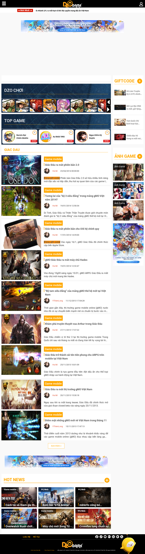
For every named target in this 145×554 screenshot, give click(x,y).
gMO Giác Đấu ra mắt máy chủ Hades (66, 259)
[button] (108, 109)
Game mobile (10, 489)
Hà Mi (54, 171)
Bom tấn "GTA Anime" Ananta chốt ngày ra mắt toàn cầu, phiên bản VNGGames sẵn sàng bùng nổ (57, 505)
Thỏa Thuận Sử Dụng (49, 550)
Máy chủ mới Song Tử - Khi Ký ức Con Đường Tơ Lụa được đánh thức (57, 526)
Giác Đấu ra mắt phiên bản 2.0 (62, 164)
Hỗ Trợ (36, 537)
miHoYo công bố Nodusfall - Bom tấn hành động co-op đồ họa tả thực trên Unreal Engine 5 (94, 505)
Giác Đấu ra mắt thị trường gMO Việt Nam (68, 389)
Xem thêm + (56, 446)
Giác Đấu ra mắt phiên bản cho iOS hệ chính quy (72, 228)
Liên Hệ (26, 537)
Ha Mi (54, 206)
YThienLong (57, 301)
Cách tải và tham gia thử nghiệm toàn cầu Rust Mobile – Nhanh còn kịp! (21, 505)
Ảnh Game (125, 156)
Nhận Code (133, 92)
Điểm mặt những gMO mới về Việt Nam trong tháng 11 (76, 420)
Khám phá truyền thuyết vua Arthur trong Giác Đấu (73, 323)
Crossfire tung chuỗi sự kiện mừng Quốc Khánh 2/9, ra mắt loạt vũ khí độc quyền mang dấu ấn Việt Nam (94, 526)
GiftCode (124, 80)
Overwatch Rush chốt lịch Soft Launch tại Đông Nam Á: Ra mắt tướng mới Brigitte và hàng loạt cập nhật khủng (19, 526)
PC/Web (44, 489)
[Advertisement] (72, 55)
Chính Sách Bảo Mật (35, 550)
